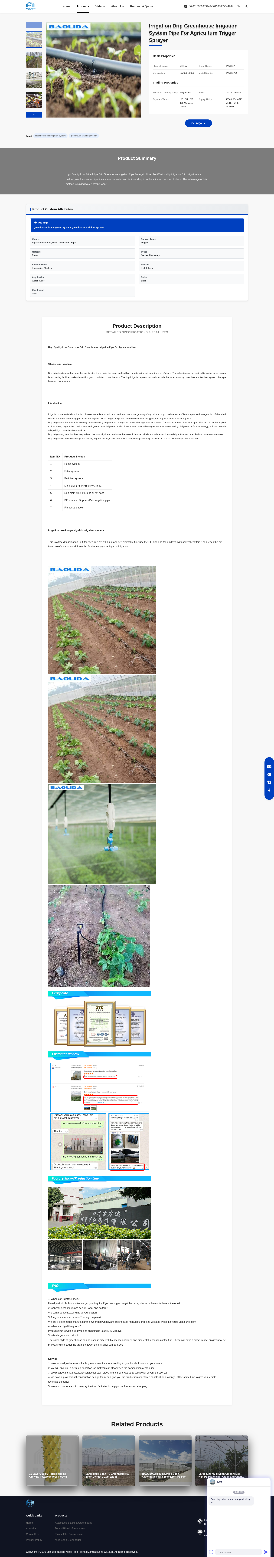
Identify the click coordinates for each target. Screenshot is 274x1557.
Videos (100, 6)
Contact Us (32, 1534)
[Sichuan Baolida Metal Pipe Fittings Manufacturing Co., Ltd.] (31, 6)
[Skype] (269, 782)
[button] (34, 115)
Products (83, 6)
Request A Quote (141, 6)
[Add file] (211, 1551)
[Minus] (266, 1482)
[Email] (269, 766)
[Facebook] (269, 790)
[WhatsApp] (269, 774)
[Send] (266, 1551)
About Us (117, 6)
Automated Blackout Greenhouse (73, 1522)
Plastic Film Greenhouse (69, 1534)
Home (66, 6)
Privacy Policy (34, 1540)
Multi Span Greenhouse (68, 1540)
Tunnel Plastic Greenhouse (70, 1528)
